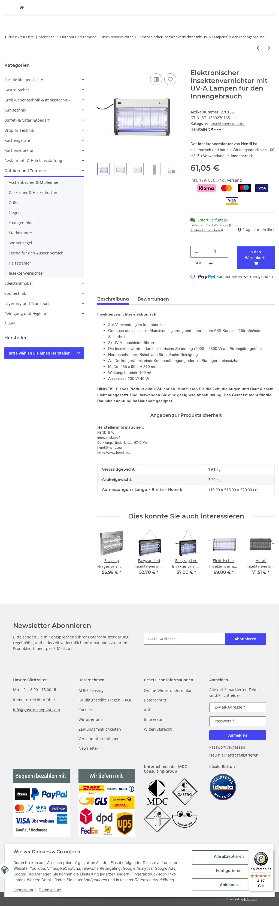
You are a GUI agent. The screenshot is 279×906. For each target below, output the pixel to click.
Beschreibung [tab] (113, 299)
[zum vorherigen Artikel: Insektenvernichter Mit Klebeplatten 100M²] (257, 48)
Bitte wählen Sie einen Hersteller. (40, 353)
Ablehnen (229, 884)
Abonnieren (245, 638)
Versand (234, 180)
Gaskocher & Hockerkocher (33, 192)
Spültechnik (15, 293)
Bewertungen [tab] (153, 299)
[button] (44, 80)
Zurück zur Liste (21, 36)
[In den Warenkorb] (101, 66)
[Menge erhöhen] (211, 263)
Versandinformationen (99, 738)
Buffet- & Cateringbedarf (27, 120)
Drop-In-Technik (19, 130)
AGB (147, 709)
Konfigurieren (229, 870)
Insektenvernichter (228, 123)
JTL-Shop (250, 899)
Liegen (15, 212)
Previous (106, 556)
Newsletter (88, 748)
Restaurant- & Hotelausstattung (33, 160)
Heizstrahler (20, 263)
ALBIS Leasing (91, 690)
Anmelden (237, 735)
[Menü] (270, 852)
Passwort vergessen (227, 747)
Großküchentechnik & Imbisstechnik (37, 100)
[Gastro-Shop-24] (22, 7)
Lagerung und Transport (26, 303)
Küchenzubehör (19, 150)
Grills (13, 202)
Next (265, 556)
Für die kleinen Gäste (23, 79)
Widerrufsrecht (158, 729)
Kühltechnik (15, 110)
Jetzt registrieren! (244, 755)
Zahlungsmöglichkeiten (99, 729)
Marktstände (20, 232)
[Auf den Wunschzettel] (170, 79)
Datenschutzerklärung (108, 637)
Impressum (23, 889)
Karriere (85, 709)
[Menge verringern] (197, 251)
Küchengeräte (17, 140)
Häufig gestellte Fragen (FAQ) (104, 700)
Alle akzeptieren (229, 856)
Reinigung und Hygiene (25, 313)
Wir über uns (90, 719)
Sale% (9, 323)
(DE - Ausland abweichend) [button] (213, 227)
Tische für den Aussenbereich (36, 253)
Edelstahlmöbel (18, 283)
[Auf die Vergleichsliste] (156, 79)
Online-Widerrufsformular (168, 690)
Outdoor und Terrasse (25, 170)
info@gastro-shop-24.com (36, 709)
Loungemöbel (21, 222)
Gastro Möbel (16, 89)
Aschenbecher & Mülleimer (34, 182)
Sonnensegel (20, 242)
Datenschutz (50, 889)
